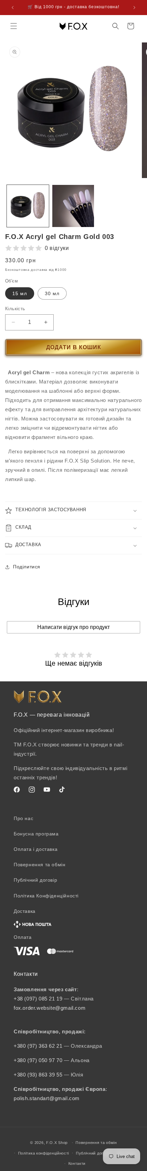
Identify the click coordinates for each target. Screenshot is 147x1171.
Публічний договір (35, 880)
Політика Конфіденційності (46, 895)
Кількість (15, 308)
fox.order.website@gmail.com (49, 1008)
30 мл (52, 293)
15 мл (19, 293)
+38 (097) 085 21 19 (38, 999)
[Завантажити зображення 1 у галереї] (28, 206)
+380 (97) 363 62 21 (39, 1046)
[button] (13, 26)
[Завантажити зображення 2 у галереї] (73, 206)
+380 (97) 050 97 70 (39, 1060)
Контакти (77, 1163)
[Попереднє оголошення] (12, 7)
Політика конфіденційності (43, 1153)
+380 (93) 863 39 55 (39, 1075)
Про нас (23, 818)
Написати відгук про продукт (73, 627)
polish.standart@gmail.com (47, 1098)
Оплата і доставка (35, 849)
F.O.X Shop (57, 1143)
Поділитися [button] (26, 566)
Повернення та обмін (39, 864)
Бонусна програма (36, 833)
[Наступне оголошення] (134, 7)
